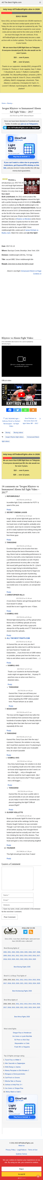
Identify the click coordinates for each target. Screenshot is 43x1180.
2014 (25, 955)
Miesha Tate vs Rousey (13, 1081)
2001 (9, 952)
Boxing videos (18, 432)
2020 (13, 959)
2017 (38, 955)
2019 (9, 959)
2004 (21, 952)
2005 (26, 952)
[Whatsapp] (25, 410)
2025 (34, 959)
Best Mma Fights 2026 (22, 1016)
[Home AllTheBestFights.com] (10, 934)
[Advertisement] (21, 308)
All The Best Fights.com (12, 2)
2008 (38, 952)
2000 (5, 952)
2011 (13, 955)
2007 (34, 952)
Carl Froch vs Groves (12, 1077)
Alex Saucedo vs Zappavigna (15, 1063)
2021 (17, 959)
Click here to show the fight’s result (17, 264)
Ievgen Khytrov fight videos (14, 437)
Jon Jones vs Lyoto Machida (22, 1036)
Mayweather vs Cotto (22, 1043)
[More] (33, 410)
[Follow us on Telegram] (25, 933)
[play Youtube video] (21, 395)
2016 (34, 955)
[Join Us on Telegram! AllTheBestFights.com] (21, 128)
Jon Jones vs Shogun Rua (14, 1088)
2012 (17, 955)
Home (4, 103)
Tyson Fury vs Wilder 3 (13, 1060)
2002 (13, 952)
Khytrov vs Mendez (24, 219)
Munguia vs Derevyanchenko (15, 1074)
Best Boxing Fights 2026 (22, 967)
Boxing (9, 103)
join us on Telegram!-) (29, 124)
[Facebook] (10, 410)
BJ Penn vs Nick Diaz (22, 1040)
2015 (30, 955)
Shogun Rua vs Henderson (22, 1033)
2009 (5, 955)
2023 (26, 959)
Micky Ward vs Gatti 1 (13, 1092)
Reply (9, 510)
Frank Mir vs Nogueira (22, 1047)
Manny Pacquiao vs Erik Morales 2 (17, 1070)
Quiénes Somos (21, 1154)
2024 (30, 959)
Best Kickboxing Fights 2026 (22, 991)
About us (21, 1145)
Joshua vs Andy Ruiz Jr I (13, 1084)
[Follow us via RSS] (31, 933)
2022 (21, 959)
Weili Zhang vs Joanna (12, 1067)
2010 (9, 955)
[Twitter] (17, 410)
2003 (17, 952)
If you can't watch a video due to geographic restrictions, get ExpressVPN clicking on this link (21, 165)
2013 (21, 955)
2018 (5, 959)
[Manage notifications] (38, 1176)
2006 (30, 952)
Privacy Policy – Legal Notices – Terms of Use (21, 1150)
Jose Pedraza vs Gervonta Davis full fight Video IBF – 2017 (30, 421)
